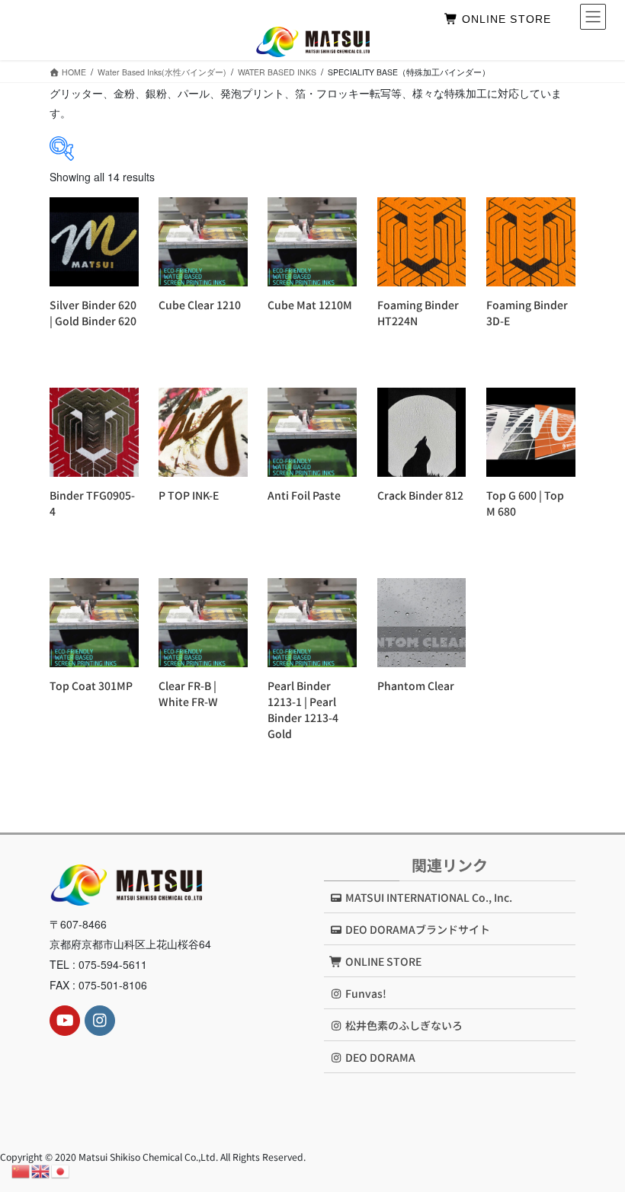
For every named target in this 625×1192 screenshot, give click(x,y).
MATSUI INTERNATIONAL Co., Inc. (427, 897)
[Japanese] (61, 1170)
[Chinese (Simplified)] (21, 1170)
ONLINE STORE (504, 19)
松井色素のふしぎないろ (403, 1025)
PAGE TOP (596, 1141)
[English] (41, 1170)
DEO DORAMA (379, 1057)
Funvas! (364, 993)
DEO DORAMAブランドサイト (416, 929)
